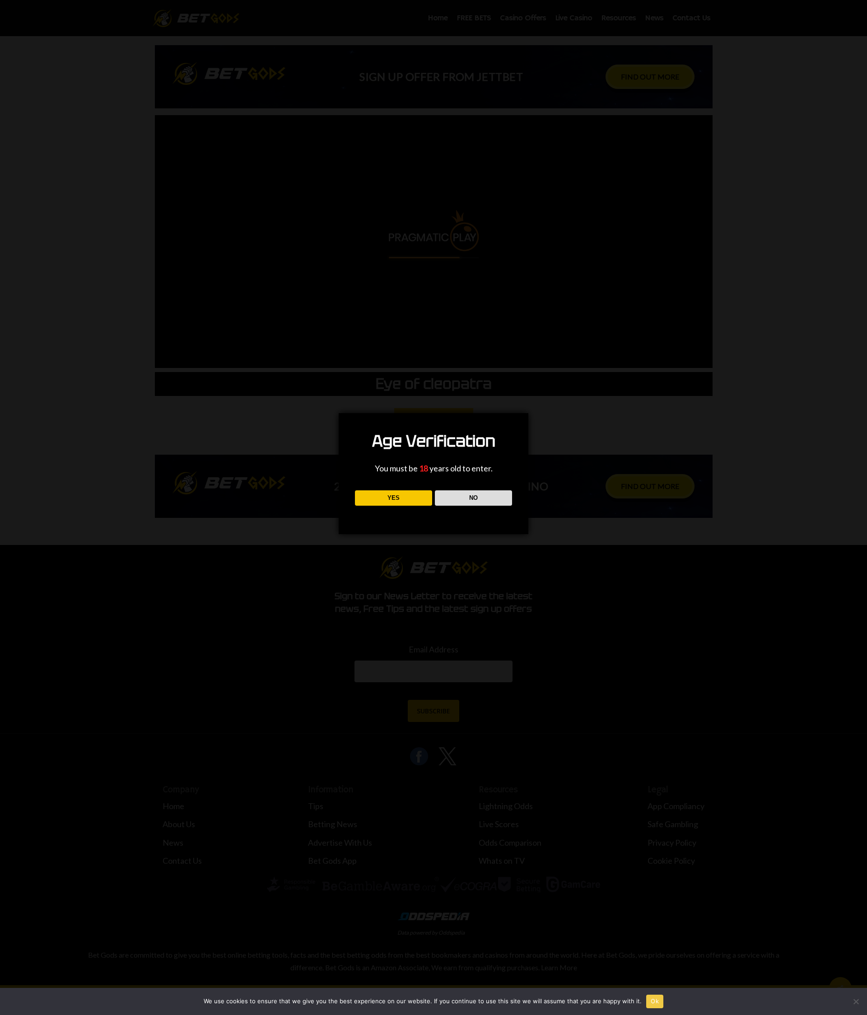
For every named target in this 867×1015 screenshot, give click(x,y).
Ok (655, 1001)
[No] (855, 1001)
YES (393, 497)
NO (473, 497)
